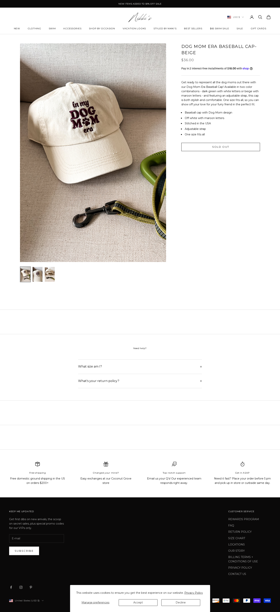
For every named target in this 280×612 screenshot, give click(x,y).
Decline (181, 602)
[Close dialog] (4, 249)
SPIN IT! (140, 351)
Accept (138, 602)
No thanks (140, 364)
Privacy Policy (193, 593)
